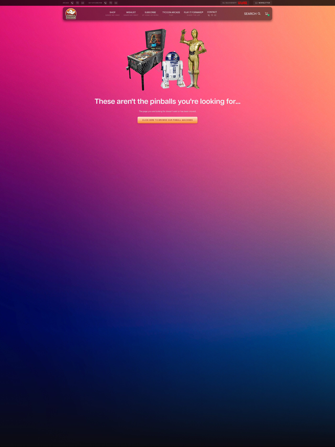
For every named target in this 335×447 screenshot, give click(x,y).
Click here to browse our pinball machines (167, 120)
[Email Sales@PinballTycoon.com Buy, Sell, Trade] (116, 3)
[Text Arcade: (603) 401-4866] (77, 3)
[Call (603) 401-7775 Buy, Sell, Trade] (105, 3)
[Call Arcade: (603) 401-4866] (72, 3)
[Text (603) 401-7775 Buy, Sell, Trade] (111, 3)
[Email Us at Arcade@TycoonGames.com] (83, 3)
